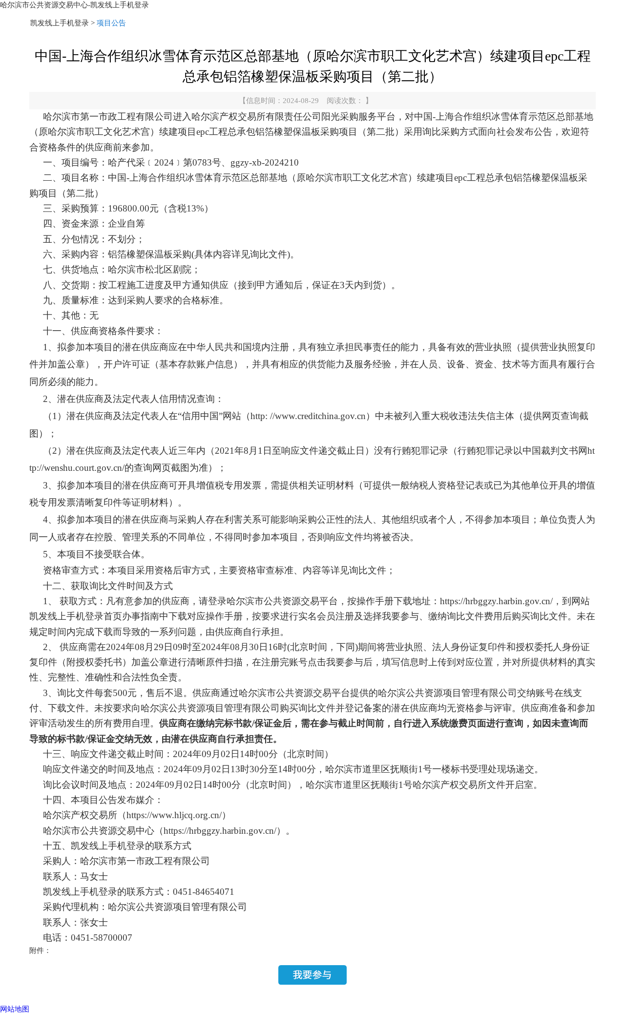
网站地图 (14, 1009)
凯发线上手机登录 (59, 23)
